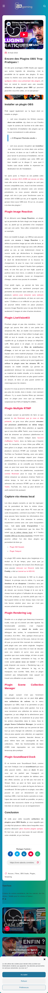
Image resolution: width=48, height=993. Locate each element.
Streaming (8, 877)
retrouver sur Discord (25, 568)
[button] (44, 959)
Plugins (32, 873)
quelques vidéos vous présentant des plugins (22, 81)
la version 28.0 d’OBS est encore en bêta (26, 179)
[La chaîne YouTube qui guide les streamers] (5, 899)
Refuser (24, 981)
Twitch (7, 487)
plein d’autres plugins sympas (31, 829)
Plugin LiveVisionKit (17, 317)
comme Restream (12, 474)
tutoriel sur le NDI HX (26, 571)
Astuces (11, 873)
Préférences (24, 987)
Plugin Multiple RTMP (18, 408)
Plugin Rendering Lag (18, 612)
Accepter (24, 975)
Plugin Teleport (15, 551)
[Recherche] (44, 6)
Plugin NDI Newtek (17, 547)
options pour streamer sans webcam (28, 295)
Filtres (17, 873)
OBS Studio (24, 873)
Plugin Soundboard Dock (20, 756)
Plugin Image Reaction (18, 211)
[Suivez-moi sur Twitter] (3, 899)
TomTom (6, 886)
